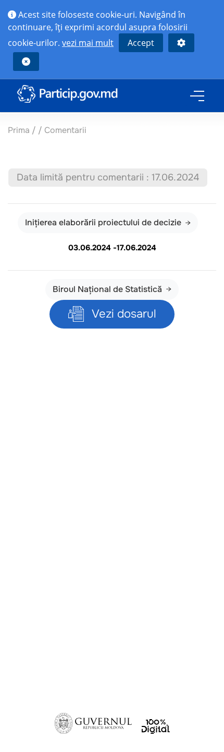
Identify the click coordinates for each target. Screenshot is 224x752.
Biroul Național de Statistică (107, 289)
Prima (19, 130)
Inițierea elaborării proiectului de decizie (103, 222)
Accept (141, 42)
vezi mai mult (88, 42)
